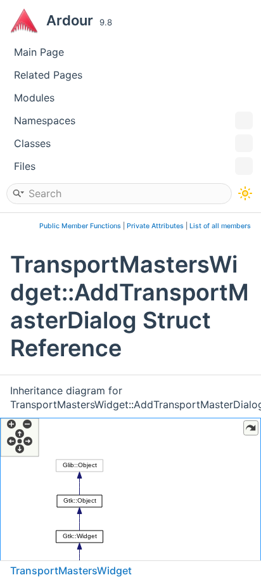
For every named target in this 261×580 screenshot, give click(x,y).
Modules (34, 97)
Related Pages (48, 74)
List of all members (220, 226)
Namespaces (44, 120)
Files (24, 166)
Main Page (39, 52)
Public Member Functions (80, 226)
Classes (32, 143)
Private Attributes (155, 226)
